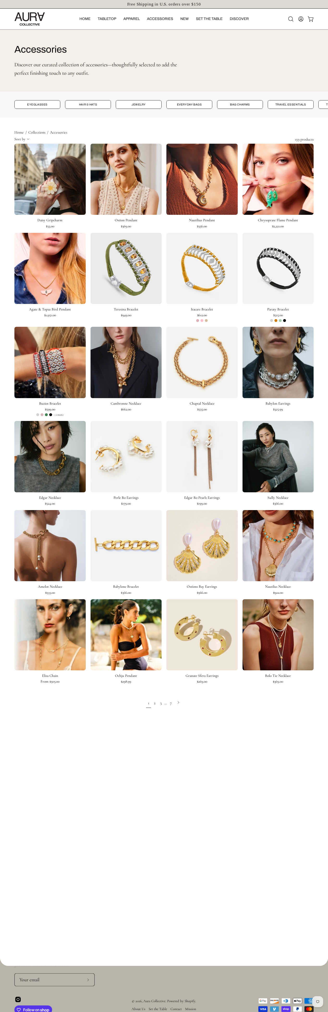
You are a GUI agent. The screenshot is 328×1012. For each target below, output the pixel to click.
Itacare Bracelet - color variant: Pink (201, 320)
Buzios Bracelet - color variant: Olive (46, 414)
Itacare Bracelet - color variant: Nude (197, 320)
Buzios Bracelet (50, 403)
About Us (138, 1009)
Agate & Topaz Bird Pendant (50, 309)
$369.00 (126, 226)
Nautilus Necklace (278, 586)
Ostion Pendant (126, 220)
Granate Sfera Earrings (202, 676)
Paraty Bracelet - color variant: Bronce (275, 320)
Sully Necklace (277, 498)
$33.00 (50, 226)
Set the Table (158, 1009)
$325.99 (278, 409)
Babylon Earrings (278, 403)
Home (19, 132)
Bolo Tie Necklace (278, 676)
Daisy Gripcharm (49, 220)
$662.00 (126, 409)
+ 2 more (59, 414)
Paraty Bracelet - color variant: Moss (280, 320)
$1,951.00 (50, 315)
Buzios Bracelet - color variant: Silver (37, 414)
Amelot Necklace (50, 586)
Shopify (190, 1001)
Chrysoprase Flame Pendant (278, 220)
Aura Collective (154, 1001)
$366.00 (278, 503)
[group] (164, 4)
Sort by (19, 139)
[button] (85, 19)
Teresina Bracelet (126, 309)
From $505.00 (50, 681)
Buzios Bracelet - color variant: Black (50, 414)
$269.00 (202, 681)
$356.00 (202, 226)
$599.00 (50, 409)
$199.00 (202, 503)
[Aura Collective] (37, 19)
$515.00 (278, 315)
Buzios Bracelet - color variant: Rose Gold (42, 414)
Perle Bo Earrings (126, 498)
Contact (176, 1009)
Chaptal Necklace (202, 403)
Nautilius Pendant (202, 220)
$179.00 (126, 503)
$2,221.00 (278, 226)
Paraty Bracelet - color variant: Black (284, 320)
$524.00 (50, 503)
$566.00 (202, 592)
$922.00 (278, 592)
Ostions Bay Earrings (202, 586)
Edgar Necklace (50, 498)
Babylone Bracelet (126, 586)
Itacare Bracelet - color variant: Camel (206, 320)
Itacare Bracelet (202, 309)
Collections (36, 132)
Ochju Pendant (126, 676)
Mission (190, 1009)
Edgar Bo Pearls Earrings (202, 498)
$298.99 (126, 681)
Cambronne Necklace (126, 403)
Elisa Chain (50, 676)
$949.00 (126, 315)
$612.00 (202, 315)
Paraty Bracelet (278, 309)
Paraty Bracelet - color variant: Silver (271, 320)
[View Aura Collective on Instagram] (18, 999)
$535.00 (202, 409)
